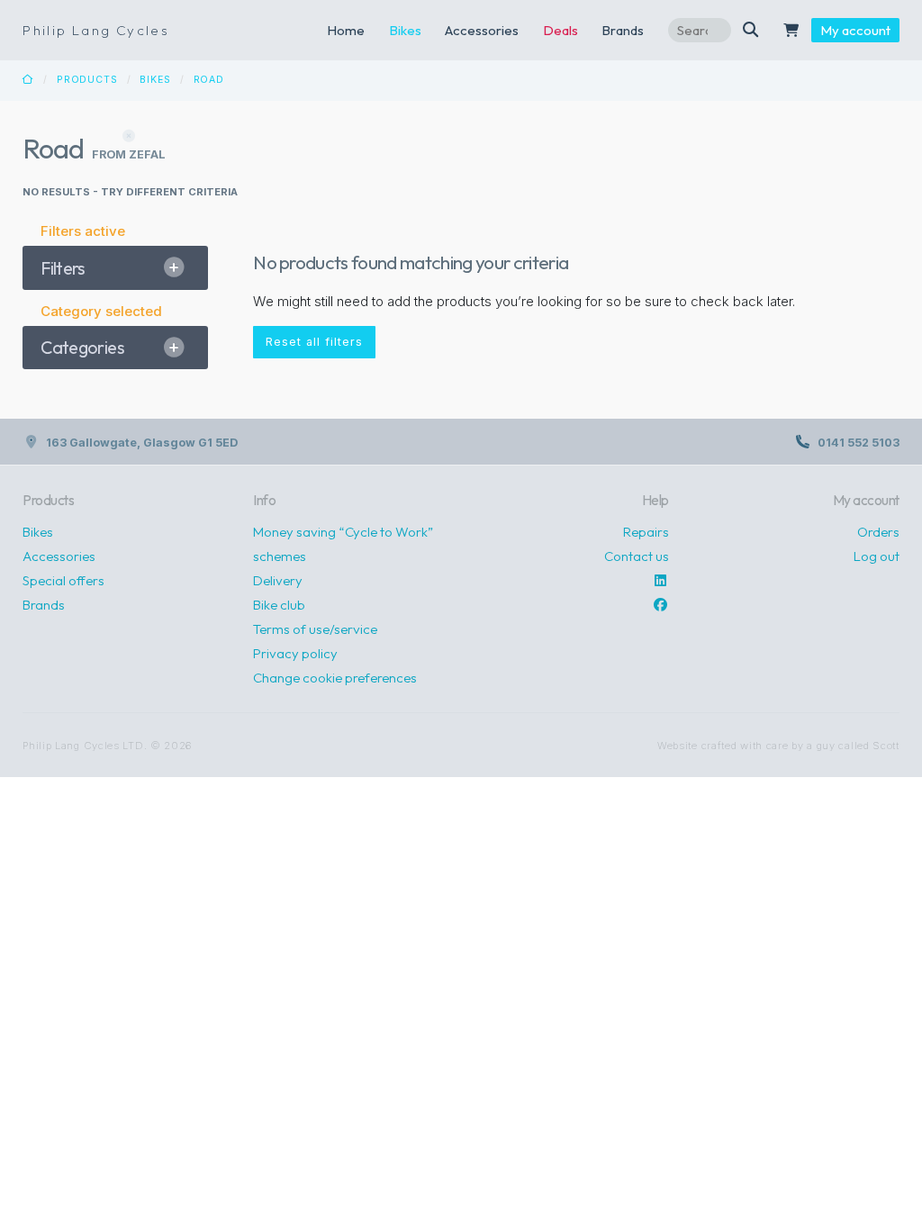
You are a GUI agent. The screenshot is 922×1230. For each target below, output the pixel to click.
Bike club (279, 604)
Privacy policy (295, 653)
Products (87, 80)
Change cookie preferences (335, 677)
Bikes (405, 30)
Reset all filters (314, 341)
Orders (878, 531)
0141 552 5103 (858, 442)
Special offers (63, 580)
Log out (876, 556)
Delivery (278, 580)
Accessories (482, 30)
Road (209, 80)
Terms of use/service (315, 629)
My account (855, 30)
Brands (44, 604)
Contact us (636, 556)
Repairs (646, 531)
